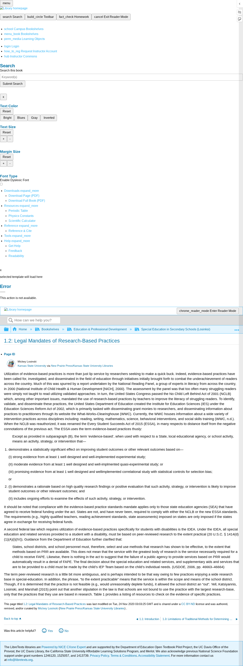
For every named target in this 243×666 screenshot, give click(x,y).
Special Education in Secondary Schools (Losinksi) (175, 329)
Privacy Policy (99, 655)
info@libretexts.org (20, 659)
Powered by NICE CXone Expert (64, 647)
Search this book (11, 70)
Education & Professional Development (100, 329)
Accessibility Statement (154, 655)
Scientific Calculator (22, 220)
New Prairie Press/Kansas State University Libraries (82, 365)
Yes (50, 631)
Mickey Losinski (48, 608)
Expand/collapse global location (236, 328)
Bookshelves (50, 329)
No (67, 631)
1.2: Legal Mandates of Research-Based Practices (54, 604)
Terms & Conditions (123, 655)
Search (11, 320)
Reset (7, 111)
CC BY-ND (188, 604)
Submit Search (13, 83)
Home (23, 329)
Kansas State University (32, 365)
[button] (15, 250)
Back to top (11, 618)
